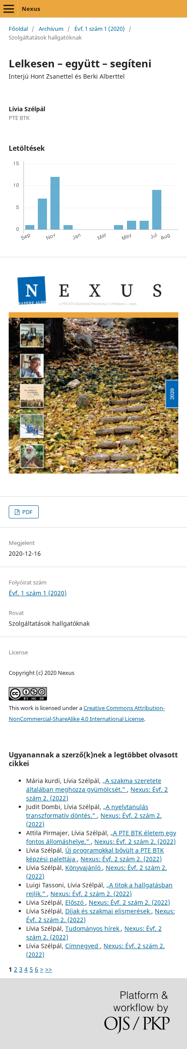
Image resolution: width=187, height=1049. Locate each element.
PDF (27, 512)
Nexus (31, 9)
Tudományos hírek (93, 928)
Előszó (75, 902)
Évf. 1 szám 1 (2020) (99, 29)
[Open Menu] (8, 8)
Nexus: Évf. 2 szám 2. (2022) (135, 841)
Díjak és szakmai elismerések (108, 911)
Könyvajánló (83, 867)
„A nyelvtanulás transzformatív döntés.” (87, 811)
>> (48, 969)
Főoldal (18, 29)
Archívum (51, 29)
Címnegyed (82, 946)
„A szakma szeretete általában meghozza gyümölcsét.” (93, 785)
